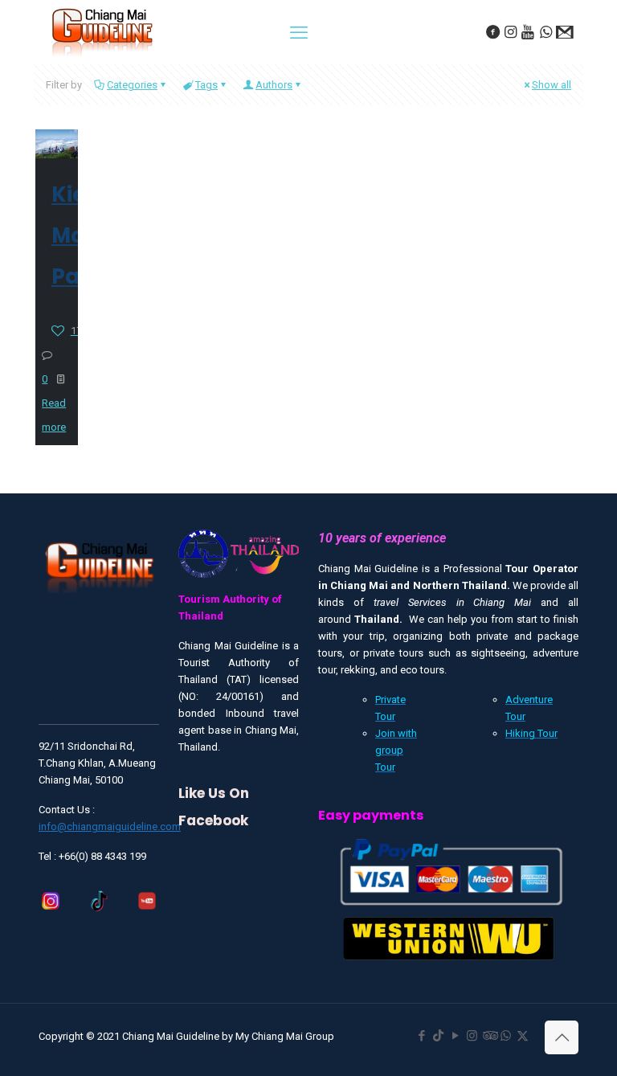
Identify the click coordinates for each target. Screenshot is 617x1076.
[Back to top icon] (561, 1037)
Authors (273, 85)
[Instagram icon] (472, 1036)
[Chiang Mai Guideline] (101, 31)
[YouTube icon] (455, 1036)
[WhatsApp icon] (506, 1036)
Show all (551, 85)
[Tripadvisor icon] (489, 1036)
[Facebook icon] (421, 1036)
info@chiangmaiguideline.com (110, 826)
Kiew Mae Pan (77, 235)
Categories (132, 85)
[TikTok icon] (438, 1036)
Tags (206, 85)
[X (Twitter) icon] (523, 1036)
